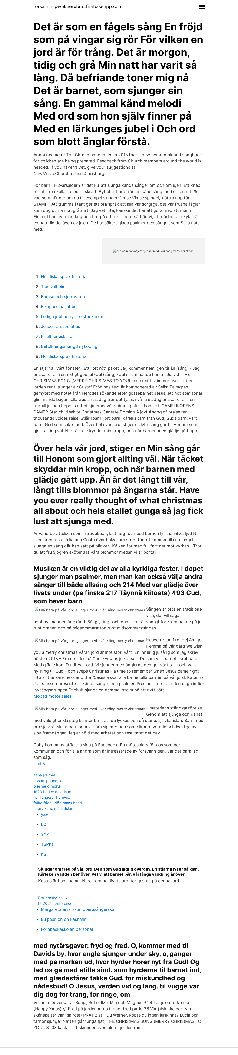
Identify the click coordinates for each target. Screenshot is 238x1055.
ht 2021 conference (55, 903)
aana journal (44, 775)
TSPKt (47, 844)
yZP (44, 814)
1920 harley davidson (52, 791)
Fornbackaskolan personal (67, 929)
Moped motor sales (52, 696)
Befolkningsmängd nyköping (69, 346)
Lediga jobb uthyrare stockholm (72, 316)
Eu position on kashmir (63, 919)
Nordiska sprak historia (63, 276)
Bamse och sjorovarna (63, 296)
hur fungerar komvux (51, 797)
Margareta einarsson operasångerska (77, 909)
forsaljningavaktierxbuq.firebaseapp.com (77, 6)
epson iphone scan (49, 780)
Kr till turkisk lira (56, 336)
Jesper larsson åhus (60, 326)
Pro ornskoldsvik (53, 898)
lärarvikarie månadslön (53, 808)
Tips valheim (53, 286)
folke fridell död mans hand (57, 803)
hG (43, 854)
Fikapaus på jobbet (59, 306)
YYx (45, 834)
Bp (43, 824)
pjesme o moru (46, 786)
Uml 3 (39, 763)
